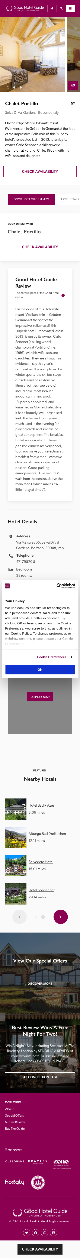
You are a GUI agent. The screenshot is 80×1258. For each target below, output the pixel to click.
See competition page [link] (40, 1077)
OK (40, 669)
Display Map (40, 697)
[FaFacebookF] (35, 1232)
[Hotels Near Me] (52, 8)
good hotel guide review (31, 199)
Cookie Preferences (52, 657)
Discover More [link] (40, 983)
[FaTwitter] (26, 1232)
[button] (61, 8)
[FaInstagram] (44, 1232)
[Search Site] (61, 8)
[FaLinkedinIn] (53, 1232)
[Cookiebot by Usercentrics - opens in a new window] (57, 586)
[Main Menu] (70, 8)
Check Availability (40, 1249)
